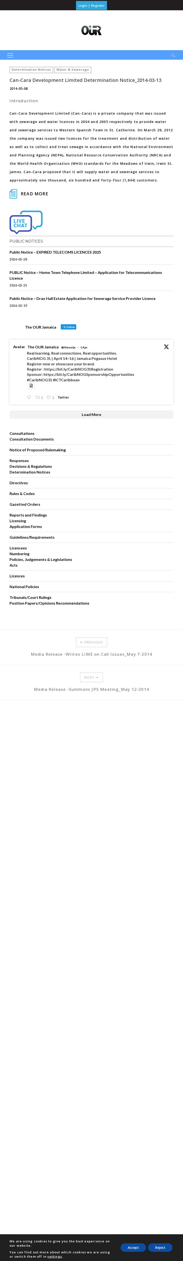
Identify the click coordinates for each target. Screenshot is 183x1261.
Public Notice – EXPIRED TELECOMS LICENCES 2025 (55, 252)
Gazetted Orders (25, 504)
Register (98, 5)
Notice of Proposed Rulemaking (38, 449)
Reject (160, 1247)
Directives (19, 482)
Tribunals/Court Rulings (30, 597)
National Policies (24, 586)
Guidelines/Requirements (32, 537)
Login (82, 5)
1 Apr (83, 347)
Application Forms (26, 526)
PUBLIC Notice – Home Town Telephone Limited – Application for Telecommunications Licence (86, 275)
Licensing (18, 520)
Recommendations (72, 603)
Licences (17, 576)
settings (54, 1256)
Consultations (22, 433)
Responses (19, 460)
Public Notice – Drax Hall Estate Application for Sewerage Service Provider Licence (83, 298)
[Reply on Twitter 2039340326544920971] (30, 397)
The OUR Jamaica (43, 347)
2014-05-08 (19, 88)
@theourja (68, 347)
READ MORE (34, 194)
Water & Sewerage (72, 69)
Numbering (19, 553)
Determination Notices (31, 69)
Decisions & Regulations (31, 466)
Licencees (18, 548)
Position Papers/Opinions (32, 603)
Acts (14, 565)
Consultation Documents (32, 439)
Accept (133, 1247)
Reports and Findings (28, 515)
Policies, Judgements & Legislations (41, 559)
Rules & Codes (22, 493)
